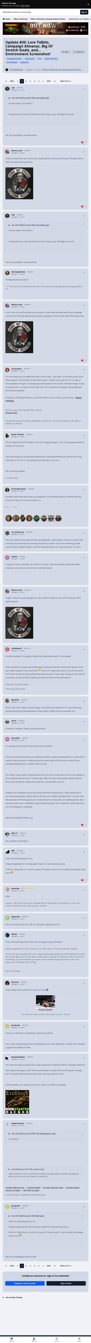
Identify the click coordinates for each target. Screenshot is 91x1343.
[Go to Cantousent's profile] (7, 370)
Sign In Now (66, 1283)
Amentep (15, 888)
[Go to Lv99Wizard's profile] (7, 649)
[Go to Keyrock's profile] (7, 983)
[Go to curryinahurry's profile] (7, 533)
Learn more (4, 4)
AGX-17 (14, 833)
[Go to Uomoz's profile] (7, 557)
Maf (13, 850)
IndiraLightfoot (18, 272)
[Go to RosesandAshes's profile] (7, 1058)
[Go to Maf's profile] (7, 851)
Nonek (14, 934)
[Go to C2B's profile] (7, 89)
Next (49, 81)
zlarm (13, 721)
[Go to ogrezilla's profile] (7, 701)
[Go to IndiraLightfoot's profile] (7, 273)
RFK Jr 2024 (45, 1009)
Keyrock (14, 982)
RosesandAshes (18, 1057)
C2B (13, 88)
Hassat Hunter (17, 1123)
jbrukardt (15, 1025)
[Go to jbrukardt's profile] (7, 1026)
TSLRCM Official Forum (14, 1187)
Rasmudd (15, 916)
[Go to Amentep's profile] (7, 889)
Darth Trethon (17, 434)
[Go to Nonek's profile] (7, 935)
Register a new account (24, 1283)
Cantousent (16, 369)
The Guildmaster (16, 69)
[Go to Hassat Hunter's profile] (7, 1124)
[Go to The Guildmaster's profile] (6, 69)
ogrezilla (15, 700)
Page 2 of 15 (65, 81)
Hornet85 (15, 738)
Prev (12, 81)
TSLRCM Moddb (33, 1187)
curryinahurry (17, 532)
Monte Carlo (16, 150)
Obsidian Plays (11, 413)
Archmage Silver (18, 489)
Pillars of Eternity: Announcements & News (62, 69)
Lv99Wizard (16, 648)
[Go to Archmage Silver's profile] (7, 490)
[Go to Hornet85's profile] (7, 739)
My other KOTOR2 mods (53, 1187)
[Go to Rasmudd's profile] (7, 917)
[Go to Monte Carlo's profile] (7, 151)
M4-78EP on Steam (31, 1190)
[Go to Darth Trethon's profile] (7, 435)
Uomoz (14, 556)
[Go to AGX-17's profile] (7, 834)
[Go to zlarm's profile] (7, 722)
